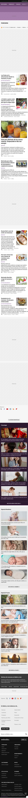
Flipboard (16, 409)
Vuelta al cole (12, 27)
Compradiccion (4, 777)
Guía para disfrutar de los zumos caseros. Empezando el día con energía (12, 141)
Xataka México (4, 784)
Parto (15, 712)
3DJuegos (16, 746)
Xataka (2, 746)
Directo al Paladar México (6, 790)
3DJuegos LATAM (17, 784)
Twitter (1, 409)
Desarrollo (16, 715)
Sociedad (16, 720)
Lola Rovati (7, 94)
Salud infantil (16, 686)
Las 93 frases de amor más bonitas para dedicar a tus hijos (13, 606)
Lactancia (3, 712)
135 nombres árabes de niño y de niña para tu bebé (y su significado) (14, 581)
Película (24, 27)
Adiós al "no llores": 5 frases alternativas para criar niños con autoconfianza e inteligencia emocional (14, 454)
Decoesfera (3, 775)
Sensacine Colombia (18, 788)
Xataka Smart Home (5, 752)
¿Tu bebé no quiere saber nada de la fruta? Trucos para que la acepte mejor (8, 100)
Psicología (4, 425)
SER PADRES (4, 4)
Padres (3, 724)
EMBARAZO (11, 4)
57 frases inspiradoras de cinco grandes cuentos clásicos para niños (12, 650)
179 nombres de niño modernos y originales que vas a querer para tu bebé (13, 567)
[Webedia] (25, 1)
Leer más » (23, 115)
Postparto (3, 715)
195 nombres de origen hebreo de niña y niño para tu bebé (13, 552)
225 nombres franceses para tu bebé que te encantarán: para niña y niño (13, 538)
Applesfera (3, 750)
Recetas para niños (24, 686)
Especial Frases (5, 592)
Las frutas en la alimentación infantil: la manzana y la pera (7, 76)
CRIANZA (18, 4)
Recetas (19, 27)
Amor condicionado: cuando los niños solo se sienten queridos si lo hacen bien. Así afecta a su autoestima (13, 483)
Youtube (7, 409)
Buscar (26, 734)
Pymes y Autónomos (18, 775)
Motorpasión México (18, 790)
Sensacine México (17, 786)
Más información (4, 796)
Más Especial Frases (13, 670)
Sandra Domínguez (8, 116)
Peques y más (17, 724)
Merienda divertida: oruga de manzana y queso (6, 279)
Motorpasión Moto (17, 766)
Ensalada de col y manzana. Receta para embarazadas (7, 300)
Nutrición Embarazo (6, 303)
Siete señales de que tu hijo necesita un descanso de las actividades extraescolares (14, 498)
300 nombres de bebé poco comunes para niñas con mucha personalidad (13, 523)
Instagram (10, 409)
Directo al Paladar (4, 764)
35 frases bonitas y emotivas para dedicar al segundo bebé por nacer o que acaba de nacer (13, 621)
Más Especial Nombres (13, 586)
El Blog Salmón (17, 773)
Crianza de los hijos (18, 717)
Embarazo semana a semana (6, 721)
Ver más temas (5, 728)
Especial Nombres (6, 509)
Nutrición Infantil (5, 80)
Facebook (4, 409)
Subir (23, 739)
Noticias (10, 686)
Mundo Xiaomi (4, 754)
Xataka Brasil (4, 786)
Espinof (15, 757)
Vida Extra (16, 748)
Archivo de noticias (14, 419)
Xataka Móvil (3, 748)
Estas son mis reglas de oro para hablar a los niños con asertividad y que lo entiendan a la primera (13, 469)
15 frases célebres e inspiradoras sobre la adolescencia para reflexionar (13, 665)
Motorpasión (16, 764)
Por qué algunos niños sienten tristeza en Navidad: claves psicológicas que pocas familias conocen (12, 440)
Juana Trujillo (7, 314)
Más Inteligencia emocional (13, 503)
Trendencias (3, 773)
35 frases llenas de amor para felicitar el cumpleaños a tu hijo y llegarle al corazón (13, 636)
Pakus (5, 156)
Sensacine (16, 755)
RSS (13, 409)
